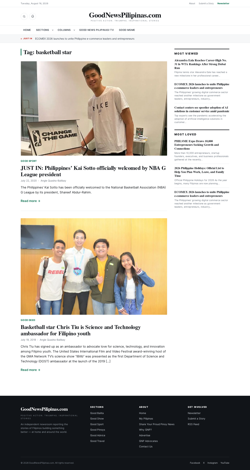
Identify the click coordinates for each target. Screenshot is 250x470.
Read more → (30, 201)
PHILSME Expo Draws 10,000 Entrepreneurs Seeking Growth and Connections (196, 145)
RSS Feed (193, 424)
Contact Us (145, 446)
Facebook (195, 462)
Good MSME (127, 29)
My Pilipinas (146, 418)
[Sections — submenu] (52, 30)
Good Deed (28, 320)
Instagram (213, 462)
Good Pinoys (97, 429)
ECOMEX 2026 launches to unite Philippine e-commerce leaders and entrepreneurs (84, 38)
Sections (42, 29)
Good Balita (97, 413)
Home (27, 29)
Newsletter (223, 3)
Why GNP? (145, 429)
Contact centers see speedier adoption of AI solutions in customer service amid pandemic (201, 109)
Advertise (144, 435)
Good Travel (97, 441)
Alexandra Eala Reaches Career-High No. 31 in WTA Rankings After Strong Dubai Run (200, 64)
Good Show (97, 418)
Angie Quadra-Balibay (53, 180)
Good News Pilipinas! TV (96, 29)
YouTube (225, 462)
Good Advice (97, 435)
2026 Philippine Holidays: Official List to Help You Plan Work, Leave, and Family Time (199, 172)
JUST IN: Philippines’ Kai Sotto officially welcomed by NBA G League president (93, 171)
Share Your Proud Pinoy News (156, 424)
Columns (64, 29)
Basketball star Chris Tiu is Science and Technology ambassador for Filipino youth (81, 330)
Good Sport (29, 161)
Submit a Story (206, 3)
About (192, 3)
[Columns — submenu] (74, 30)
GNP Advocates (148, 441)
